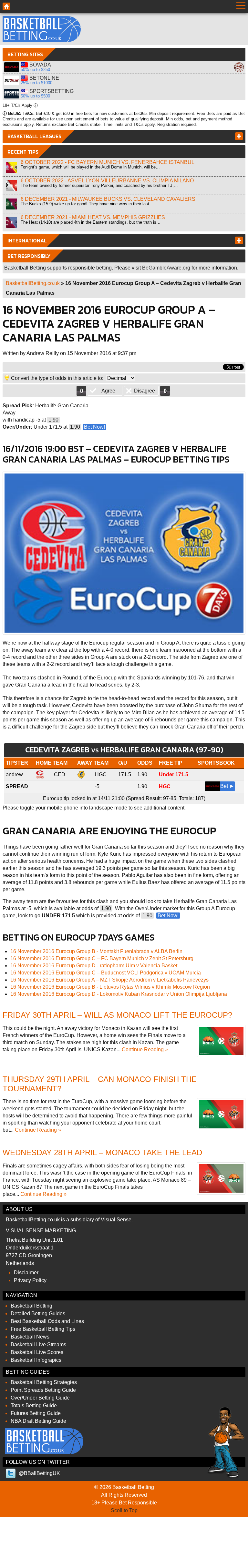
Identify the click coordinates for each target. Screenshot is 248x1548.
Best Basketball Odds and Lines (47, 1321)
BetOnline (11, 80)
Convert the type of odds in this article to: (57, 378)
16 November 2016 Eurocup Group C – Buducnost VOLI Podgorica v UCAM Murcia (105, 972)
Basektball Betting (6, 6)
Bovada (11, 67)
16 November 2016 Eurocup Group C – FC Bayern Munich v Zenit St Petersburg (101, 958)
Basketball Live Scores (37, 1352)
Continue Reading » (145, 1049)
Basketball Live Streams (38, 1344)
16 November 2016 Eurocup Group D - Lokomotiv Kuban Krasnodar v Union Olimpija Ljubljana (118, 994)
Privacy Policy (30, 1280)
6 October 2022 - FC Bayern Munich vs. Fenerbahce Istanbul (107, 162)
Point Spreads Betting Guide (43, 1390)
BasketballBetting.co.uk (33, 283)
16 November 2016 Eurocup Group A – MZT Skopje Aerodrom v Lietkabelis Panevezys (109, 980)
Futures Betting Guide (36, 1413)
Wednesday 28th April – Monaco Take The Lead (102, 1152)
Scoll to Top (124, 1510)
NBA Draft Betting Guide (38, 1421)
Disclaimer (26, 1272)
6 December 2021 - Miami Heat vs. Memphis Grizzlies (93, 217)
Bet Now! (94, 427)
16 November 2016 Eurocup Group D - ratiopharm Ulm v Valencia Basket (93, 965)
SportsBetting (11, 93)
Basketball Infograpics (36, 1360)
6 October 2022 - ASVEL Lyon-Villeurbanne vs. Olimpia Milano (107, 180)
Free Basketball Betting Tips (43, 1329)
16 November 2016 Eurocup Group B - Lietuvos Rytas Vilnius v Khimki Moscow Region (110, 987)
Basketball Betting (42, 29)
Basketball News (30, 1336)
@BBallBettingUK (39, 1473)
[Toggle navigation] (240, 6)
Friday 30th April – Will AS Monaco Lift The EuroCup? (117, 1015)
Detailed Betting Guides (38, 1313)
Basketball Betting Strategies (44, 1382)
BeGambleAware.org (166, 267)
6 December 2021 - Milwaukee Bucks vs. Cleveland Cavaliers (108, 199)
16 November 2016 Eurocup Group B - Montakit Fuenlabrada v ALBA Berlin (96, 951)
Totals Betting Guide (34, 1405)
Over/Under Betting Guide (40, 1397)
